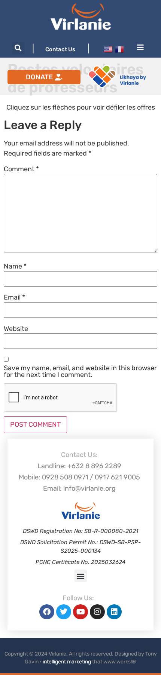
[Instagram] (97, 611)
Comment (21, 169)
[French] (119, 49)
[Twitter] (63, 611)
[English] (108, 49)
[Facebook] (46, 611)
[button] (18, 48)
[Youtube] (80, 611)
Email (14, 297)
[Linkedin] (114, 611)
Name (15, 266)
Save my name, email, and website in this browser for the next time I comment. (80, 371)
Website (16, 328)
